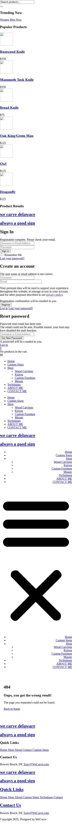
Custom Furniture (25, 377)
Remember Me (13, 255)
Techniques (14, 384)
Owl (3, 164)
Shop (10, 367)
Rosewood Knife (12, 52)
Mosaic (19, 381)
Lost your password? (12, 258)
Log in (4, 308)
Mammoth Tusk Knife (17, 80)
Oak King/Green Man (16, 136)
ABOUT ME (15, 387)
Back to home (12, 708)
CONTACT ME (17, 391)
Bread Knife (9, 108)
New (19, 19)
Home (11, 361)
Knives (19, 374)
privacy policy (54, 294)
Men (13, 19)
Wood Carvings (24, 371)
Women (5, 19)
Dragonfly (8, 192)
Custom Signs (15, 364)
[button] (36, 559)
